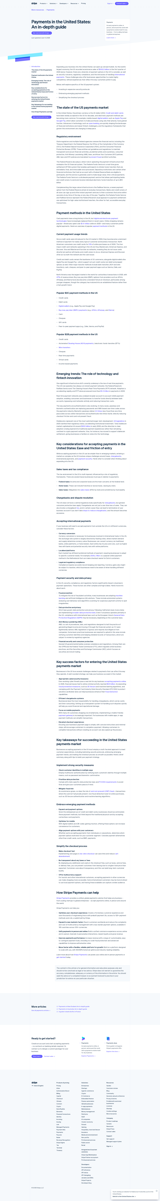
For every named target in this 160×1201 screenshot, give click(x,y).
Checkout (59, 1098)
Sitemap (109, 1108)
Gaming (83, 1127)
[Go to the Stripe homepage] (34, 1083)
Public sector (85, 1142)
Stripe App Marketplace (89, 1155)
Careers (109, 1124)
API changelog (86, 1175)
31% (90, 244)
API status (84, 1172)
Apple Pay (119, 118)
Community (110, 1093)
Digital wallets (64, 306)
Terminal (59, 1148)
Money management (88, 1111)
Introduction (35, 66)
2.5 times (98, 411)
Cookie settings (111, 1111)
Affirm (94, 310)
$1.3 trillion (104, 391)
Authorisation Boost (62, 1091)
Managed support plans (114, 1141)
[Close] (156, 1191)
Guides (108, 1086)
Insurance (84, 1132)
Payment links (60, 1130)
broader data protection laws (84, 612)
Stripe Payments (63, 898)
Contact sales (121, 3)
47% (58, 277)
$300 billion (86, 426)
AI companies (85, 1119)
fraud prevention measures (69, 686)
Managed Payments (62, 1127)
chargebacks (116, 456)
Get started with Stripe (41, 33)
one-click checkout (87, 854)
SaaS (83, 1117)
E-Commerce (85, 1096)
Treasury (59, 1150)
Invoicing (59, 1119)
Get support (110, 1139)
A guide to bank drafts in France (70, 1011)
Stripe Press (110, 1129)
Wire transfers (64, 347)
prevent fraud (95, 157)
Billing (58, 1093)
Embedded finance (87, 1098)
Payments (50, 10)
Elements (59, 1111)
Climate (58, 1101)
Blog (107, 1091)
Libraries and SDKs (87, 1178)
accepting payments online (115, 681)
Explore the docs (112, 1051)
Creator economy (87, 1122)
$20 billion (111, 684)
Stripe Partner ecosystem (89, 1157)
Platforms (84, 1114)
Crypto (58, 1106)
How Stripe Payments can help (41, 112)
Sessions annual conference (115, 1096)
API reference (85, 1170)
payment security (85, 459)
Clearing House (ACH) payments (80, 343)
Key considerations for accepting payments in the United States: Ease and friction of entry (42, 91)
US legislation (119, 421)
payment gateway (66, 715)
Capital (58, 1096)
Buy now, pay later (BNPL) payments (73, 310)
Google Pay (61, 121)
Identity (58, 1117)
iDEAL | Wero (95, 556)
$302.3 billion (104, 69)
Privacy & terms (111, 1098)
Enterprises (85, 1086)
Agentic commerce (87, 1091)
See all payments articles (40, 1010)
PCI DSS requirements (108, 782)
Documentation (86, 1167)
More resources (37, 10)
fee (77, 508)
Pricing (83, 3)
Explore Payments (87, 1056)
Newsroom (110, 1126)
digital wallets (102, 118)
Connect (59, 1104)
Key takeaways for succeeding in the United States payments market (41, 106)
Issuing (58, 1122)
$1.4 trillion (85, 223)
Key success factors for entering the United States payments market (40, 99)
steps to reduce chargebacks (94, 510)
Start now (36, 1056)
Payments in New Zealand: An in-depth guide (74, 1006)
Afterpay (101, 310)
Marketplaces (85, 1109)
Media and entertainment (89, 1135)
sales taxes (84, 490)
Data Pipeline (60, 1109)
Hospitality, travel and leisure (90, 1130)
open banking (94, 123)
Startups (84, 1088)
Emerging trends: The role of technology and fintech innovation (41, 82)
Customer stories (112, 1088)
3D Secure (91, 686)
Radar (58, 1137)
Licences (109, 1106)
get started (61, 957)
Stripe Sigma (60, 1142)
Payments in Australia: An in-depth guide (73, 1009)
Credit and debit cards (114, 113)
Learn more (110, 38)
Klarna (111, 310)
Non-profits (85, 1137)
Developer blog (86, 1183)
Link (57, 1124)
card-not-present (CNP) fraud (102, 791)
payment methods (100, 226)
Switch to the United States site (123, 1196)
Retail (83, 1145)
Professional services (88, 1140)
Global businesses (87, 1104)
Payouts (59, 1135)
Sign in (109, 3)
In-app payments (86, 1106)
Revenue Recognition (63, 1140)
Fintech (83, 1124)
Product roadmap (112, 1121)
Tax (57, 1145)
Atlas (58, 1088)
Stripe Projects (86, 1180)
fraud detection (111, 692)
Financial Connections (63, 1114)
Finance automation (87, 1101)
